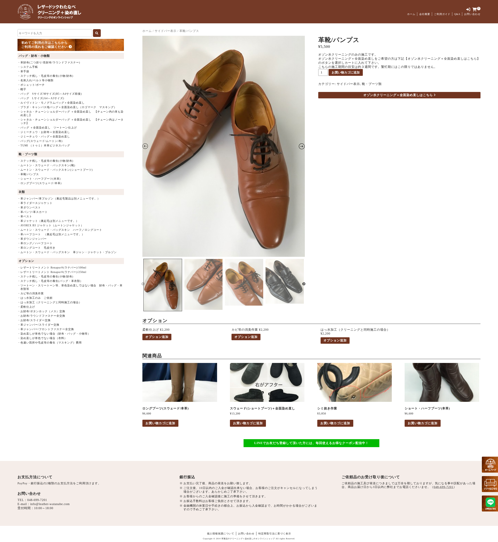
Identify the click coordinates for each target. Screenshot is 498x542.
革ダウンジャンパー (32, 238)
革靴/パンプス (28, 174)
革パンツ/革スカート (33, 212)
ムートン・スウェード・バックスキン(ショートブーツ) (55, 169)
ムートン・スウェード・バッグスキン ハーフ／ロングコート (60, 229)
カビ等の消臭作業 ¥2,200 (250, 329)
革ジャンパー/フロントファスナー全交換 (46, 329)
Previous (143, 284)
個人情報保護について (220, 533)
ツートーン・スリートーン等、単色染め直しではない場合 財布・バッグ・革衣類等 (70, 287)
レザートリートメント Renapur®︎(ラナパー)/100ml (52, 267)
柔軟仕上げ (26, 306)
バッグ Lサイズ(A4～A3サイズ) (41, 98)
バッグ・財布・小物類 (34, 55)
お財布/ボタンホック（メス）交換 (41, 311)
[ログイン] (468, 9)
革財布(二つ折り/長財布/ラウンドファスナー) (49, 62)
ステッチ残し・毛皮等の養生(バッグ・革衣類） (50, 281)
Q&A (457, 14)
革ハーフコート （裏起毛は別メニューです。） (51, 234)
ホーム (411, 14)
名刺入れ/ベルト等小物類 (35, 80)
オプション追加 (156, 336)
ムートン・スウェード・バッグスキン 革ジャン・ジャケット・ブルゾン (67, 252)
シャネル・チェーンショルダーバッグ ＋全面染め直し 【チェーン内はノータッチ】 (71, 121)
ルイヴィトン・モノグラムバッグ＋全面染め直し (51, 102)
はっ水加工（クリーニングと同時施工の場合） (50, 302)
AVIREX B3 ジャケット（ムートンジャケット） (51, 225)
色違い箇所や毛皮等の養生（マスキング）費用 (50, 342)
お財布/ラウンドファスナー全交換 (41, 315)
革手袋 (23, 71)
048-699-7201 (37, 500)
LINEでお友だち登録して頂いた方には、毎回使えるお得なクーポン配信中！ (311, 443)
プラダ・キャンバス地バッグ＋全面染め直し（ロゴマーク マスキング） (67, 107)
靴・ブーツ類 (28, 154)
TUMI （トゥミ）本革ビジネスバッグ (44, 145)
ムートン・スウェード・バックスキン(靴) (46, 165)
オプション (26, 260)
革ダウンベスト (29, 207)
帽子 (22, 89)
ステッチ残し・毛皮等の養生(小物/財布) (45, 75)
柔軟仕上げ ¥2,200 (156, 329)
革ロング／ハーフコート (35, 243)
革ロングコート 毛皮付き (36, 247)
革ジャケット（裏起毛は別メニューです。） (48, 220)
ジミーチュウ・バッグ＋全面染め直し (44, 136)
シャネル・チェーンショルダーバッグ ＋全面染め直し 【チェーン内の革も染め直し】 (71, 113)
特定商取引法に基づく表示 (274, 533)
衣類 (22, 191)
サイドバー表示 (165, 30)
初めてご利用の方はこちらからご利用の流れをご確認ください (45, 44)
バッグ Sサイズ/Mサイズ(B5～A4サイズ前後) (50, 93)
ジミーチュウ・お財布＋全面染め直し (44, 132)
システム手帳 (28, 67)
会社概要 (424, 14)
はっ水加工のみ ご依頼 (35, 297)
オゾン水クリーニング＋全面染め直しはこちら (398, 95)
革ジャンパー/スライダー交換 (38, 324)
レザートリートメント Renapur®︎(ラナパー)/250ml (52, 272)
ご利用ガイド (442, 14)
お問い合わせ (472, 14)
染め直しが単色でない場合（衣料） (42, 338)
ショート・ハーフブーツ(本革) (39, 178)
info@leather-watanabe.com (50, 504)
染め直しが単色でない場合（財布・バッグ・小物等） (54, 333)
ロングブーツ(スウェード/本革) (40, 183)
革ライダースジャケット (35, 203)
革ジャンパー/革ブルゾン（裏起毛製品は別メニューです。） (59, 198)
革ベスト (25, 216)
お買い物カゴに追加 (346, 72)
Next (304, 284)
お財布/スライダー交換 (34, 320)
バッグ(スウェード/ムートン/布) (40, 141)
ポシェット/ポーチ (31, 84)
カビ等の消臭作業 (31, 293)
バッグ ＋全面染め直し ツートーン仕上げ (47, 127)
